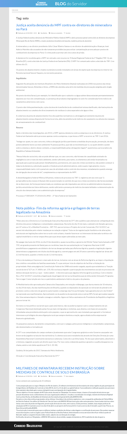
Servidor (68, 33)
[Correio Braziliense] (43, 3)
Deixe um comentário (56, 33)
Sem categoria (70, 376)
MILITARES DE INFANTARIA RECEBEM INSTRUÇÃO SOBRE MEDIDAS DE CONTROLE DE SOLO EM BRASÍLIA (60, 370)
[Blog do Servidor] (71, 3)
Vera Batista (44, 33)
